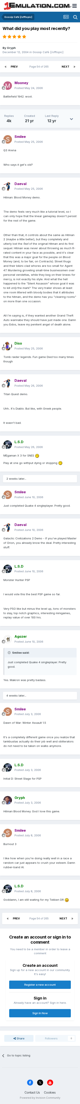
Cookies (50, 1092)
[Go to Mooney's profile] (7, 85)
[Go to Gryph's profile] (7, 800)
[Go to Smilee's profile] (7, 139)
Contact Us (32, 1092)
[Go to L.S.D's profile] (7, 444)
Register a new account (40, 984)
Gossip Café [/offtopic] (48, 52)
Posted (29, 88)
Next (65, 66)
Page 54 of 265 (39, 66)
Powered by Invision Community (40, 1097)
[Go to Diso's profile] (7, 346)
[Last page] (74, 67)
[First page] (6, 67)
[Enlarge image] (37, 455)
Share (20, 1038)
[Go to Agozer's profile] (7, 639)
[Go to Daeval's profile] (7, 186)
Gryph (11, 47)
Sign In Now (40, 1013)
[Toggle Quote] (10, 652)
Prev (14, 66)
